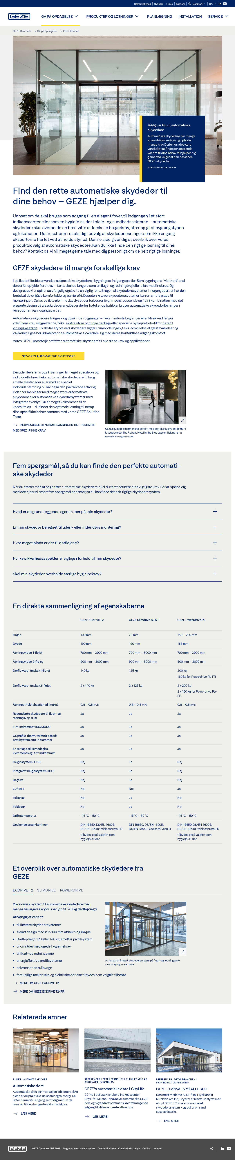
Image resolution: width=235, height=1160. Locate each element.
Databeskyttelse (107, 1148)
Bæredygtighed (142, 3)
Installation (190, 16)
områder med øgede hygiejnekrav (45, 946)
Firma (169, 3)
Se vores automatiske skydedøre (48, 356)
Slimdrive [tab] (46, 890)
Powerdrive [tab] (71, 890)
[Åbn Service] (226, 16)
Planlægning (159, 16)
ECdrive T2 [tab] (23, 890)
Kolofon (157, 1148)
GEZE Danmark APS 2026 (46, 1148)
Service (215, 16)
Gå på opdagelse (57, 16)
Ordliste (146, 1148)
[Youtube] (225, 3)
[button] (197, 4)
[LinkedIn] (220, 3)
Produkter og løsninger (109, 16)
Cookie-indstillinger (129, 1148)
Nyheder (158, 3)
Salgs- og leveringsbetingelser (79, 1148)
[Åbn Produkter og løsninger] (137, 16)
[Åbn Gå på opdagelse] (76, 16)
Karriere (180, 3)
